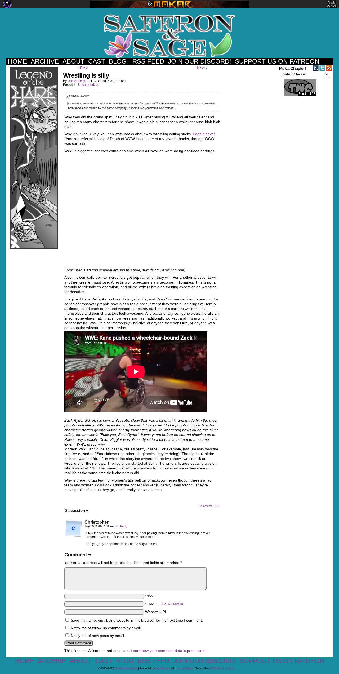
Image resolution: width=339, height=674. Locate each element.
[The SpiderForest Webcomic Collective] (7, 4)
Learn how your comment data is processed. (168, 651)
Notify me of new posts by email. (98, 635)
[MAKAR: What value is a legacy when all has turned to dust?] (169, 4)
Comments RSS (209, 505)
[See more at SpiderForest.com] (331, 4)
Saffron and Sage (169, 36)
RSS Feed (148, 61)
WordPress (163, 668)
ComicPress (185, 668)
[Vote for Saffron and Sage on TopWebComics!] (297, 95)
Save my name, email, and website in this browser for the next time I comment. (137, 620)
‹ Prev (83, 68)
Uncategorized (88, 85)
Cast (96, 61)
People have (203, 134)
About (73, 61)
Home (17, 61)
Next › (202, 68)
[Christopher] (73, 528)
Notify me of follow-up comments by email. (106, 628)
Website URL (156, 612)
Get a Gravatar (172, 604)
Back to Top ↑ (227, 668)
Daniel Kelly (76, 81)
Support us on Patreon (277, 61)
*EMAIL (164, 604)
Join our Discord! (199, 61)
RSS (213, 668)
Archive (45, 61)
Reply (123, 526)
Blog (119, 61)
